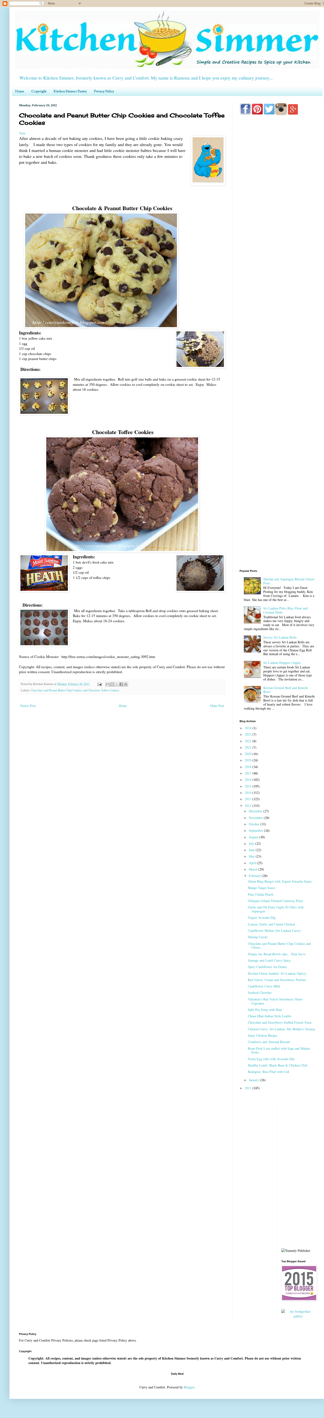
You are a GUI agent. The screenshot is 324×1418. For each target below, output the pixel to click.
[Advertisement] (277, 305)
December (256, 811)
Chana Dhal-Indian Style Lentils (269, 1016)
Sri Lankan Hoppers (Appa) (282, 662)
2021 (248, 747)
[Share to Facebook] (121, 684)
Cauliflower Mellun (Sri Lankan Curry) (274, 930)
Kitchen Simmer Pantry (70, 91)
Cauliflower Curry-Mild (264, 986)
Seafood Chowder (260, 992)
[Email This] (107, 684)
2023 (248, 734)
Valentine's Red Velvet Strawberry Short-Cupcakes (275, 1001)
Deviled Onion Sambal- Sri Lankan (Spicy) (277, 973)
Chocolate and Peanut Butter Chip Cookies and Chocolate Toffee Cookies (75, 690)
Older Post (217, 705)
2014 (248, 792)
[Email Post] (99, 684)
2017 (248, 773)
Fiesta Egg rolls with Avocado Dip (271, 1059)
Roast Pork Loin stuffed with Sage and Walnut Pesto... (279, 1050)
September (256, 830)
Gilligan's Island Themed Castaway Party (275, 900)
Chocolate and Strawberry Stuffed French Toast (279, 1022)
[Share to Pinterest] (125, 684)
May (252, 856)
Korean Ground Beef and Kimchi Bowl (285, 689)
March (253, 869)
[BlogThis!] (112, 684)
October (254, 824)
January (254, 1080)
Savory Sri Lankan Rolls (279, 637)
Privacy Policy (104, 91)
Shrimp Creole (258, 937)
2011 (248, 1088)
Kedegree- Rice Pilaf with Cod (268, 1071)
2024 (248, 728)
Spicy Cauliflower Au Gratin (267, 967)
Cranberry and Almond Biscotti (269, 1042)
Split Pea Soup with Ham (265, 1009)
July (252, 843)
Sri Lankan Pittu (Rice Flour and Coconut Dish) (285, 610)
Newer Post (28, 705)
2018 (248, 767)
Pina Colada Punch (260, 894)
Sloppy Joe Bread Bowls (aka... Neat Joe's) (276, 954)
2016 (248, 779)
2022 (248, 741)
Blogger (189, 1387)
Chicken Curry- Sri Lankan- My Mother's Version (281, 1029)
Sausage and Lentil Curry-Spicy (269, 960)
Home (19, 91)
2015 (248, 786)
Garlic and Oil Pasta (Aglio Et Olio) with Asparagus (276, 909)
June (252, 850)
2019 (248, 760)
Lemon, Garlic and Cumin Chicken (271, 924)
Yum (22, 133)
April (253, 863)
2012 (248, 805)
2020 (248, 753)
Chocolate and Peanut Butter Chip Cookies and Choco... (279, 945)
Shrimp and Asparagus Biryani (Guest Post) (288, 581)
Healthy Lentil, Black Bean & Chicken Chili (277, 1065)
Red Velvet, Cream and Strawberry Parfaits (277, 980)
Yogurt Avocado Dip (262, 917)
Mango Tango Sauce (261, 887)
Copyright (38, 91)
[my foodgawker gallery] (298, 1316)
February (255, 875)
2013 (248, 799)
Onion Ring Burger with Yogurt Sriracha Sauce (280, 881)
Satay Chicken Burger (262, 1035)
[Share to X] (116, 684)
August (254, 837)
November (256, 817)
